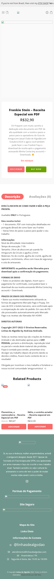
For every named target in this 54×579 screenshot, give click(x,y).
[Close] (50, 3)
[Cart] (51, 12)
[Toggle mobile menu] (3, 12)
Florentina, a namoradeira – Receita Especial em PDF (13, 415)
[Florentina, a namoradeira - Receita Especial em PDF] (13, 396)
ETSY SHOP (43, 3)
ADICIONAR (16, 169)
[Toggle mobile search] (7, 12)
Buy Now (36, 169)
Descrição (12, 197)
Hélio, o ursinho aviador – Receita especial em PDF (40, 415)
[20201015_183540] (27, 59)
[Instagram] (27, 481)
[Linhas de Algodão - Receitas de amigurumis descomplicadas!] (27, 12)
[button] (13, 426)
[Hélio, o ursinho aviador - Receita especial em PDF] (40, 396)
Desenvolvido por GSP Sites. (31, 575)
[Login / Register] (47, 12)
